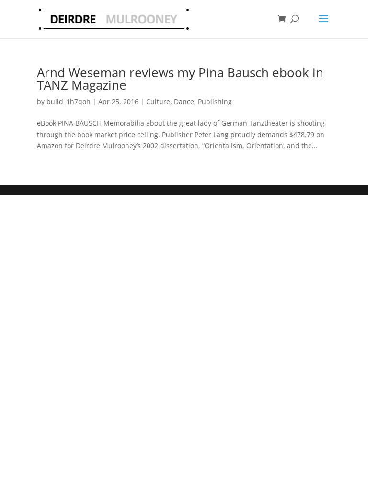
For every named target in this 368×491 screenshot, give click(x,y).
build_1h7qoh (68, 101)
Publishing (215, 101)
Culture (158, 101)
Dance (184, 101)
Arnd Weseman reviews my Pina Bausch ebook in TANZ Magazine (180, 79)
